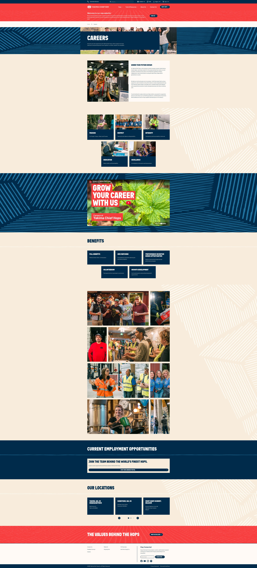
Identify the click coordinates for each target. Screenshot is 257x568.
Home (88, 24)
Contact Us (153, 7)
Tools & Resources (130, 7)
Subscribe (159, 557)
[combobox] (121, 2)
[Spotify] (151, 561)
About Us (143, 7)
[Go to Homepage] (98, 7)
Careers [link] (95, 24)
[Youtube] (145, 561)
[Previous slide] (119, 518)
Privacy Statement (155, 566)
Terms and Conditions (165, 566)
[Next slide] (138, 518)
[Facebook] (141, 561)
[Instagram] (148, 561)
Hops (119, 7)
